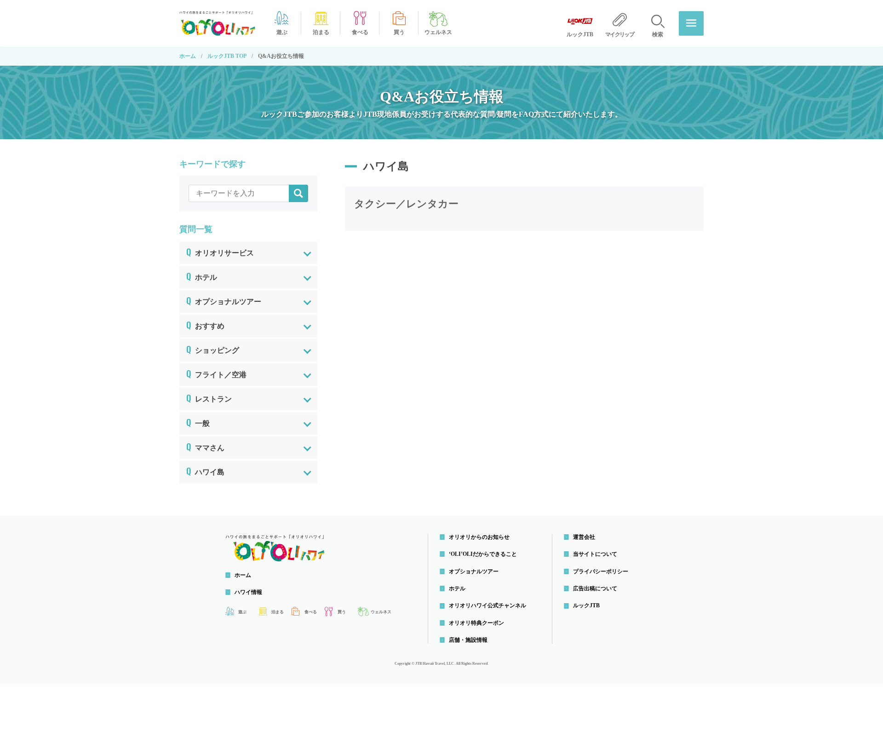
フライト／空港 (216, 373)
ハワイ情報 (248, 592)
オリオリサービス (220, 251)
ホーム (187, 56)
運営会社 (584, 537)
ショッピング (212, 348)
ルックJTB (586, 605)
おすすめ (205, 324)
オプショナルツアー (223, 300)
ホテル (201, 275)
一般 (198, 421)
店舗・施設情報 (468, 640)
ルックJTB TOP (227, 56)
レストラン (209, 397)
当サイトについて (595, 554)
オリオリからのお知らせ (479, 537)
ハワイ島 (205, 470)
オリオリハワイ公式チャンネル (487, 605)
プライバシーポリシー (600, 571)
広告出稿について (595, 588)
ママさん (205, 446)
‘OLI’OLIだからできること (483, 554)
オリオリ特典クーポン (476, 623)
